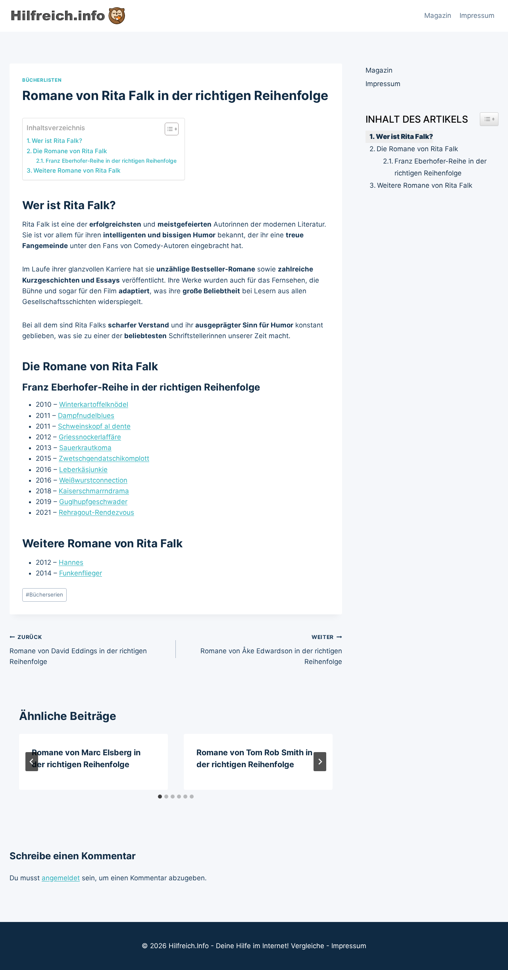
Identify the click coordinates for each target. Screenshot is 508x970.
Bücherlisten (42, 80)
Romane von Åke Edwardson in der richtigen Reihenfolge (271, 650)
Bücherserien (44, 594)
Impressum (477, 15)
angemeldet (61, 878)
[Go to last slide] (31, 761)
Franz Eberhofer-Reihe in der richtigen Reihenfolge (111, 161)
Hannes (71, 562)
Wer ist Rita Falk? (57, 140)
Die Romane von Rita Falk (70, 151)
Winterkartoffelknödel (93, 404)
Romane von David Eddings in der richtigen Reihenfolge (78, 650)
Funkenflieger (80, 573)
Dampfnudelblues (86, 416)
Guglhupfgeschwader (93, 502)
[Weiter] (320, 761)
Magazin (437, 15)
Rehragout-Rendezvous (96, 512)
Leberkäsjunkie (83, 469)
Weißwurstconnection (93, 480)
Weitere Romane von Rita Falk (77, 170)
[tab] (160, 797)
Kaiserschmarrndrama (94, 491)
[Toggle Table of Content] (168, 129)
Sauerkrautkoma (85, 448)
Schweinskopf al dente (94, 426)
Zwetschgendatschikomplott (104, 458)
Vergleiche (307, 946)
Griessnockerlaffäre (90, 437)
